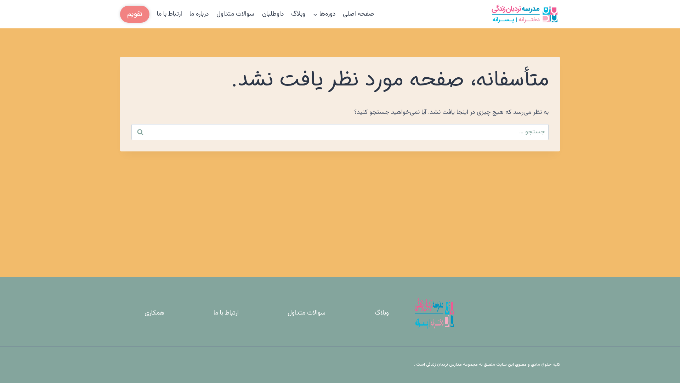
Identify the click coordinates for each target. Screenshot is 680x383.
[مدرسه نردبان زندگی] (524, 14)
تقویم (134, 14)
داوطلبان (273, 14)
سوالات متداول (235, 14)
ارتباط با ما (169, 14)
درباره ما (199, 14)
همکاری (154, 313)
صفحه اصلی (358, 14)
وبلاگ (298, 14)
